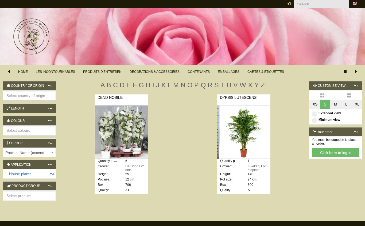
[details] (349, 95)
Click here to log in (335, 152)
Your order (324, 132)
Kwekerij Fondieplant (257, 168)
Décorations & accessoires (155, 72)
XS (315, 104)
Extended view (330, 113)
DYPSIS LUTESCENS (238, 97)
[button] (355, 4)
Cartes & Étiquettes (265, 72)
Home (23, 72)
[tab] (29, 173)
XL (357, 104)
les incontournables (55, 72)
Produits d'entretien (102, 72)
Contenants (199, 72)
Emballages (228, 72)
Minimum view (329, 120)
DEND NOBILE (110, 97)
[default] (322, 95)
